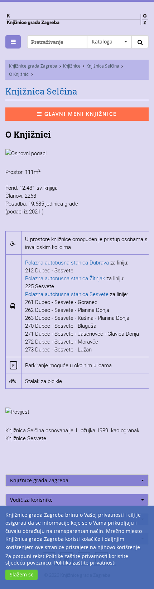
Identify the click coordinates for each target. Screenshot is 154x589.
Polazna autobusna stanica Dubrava (67, 262)
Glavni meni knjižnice (79, 113)
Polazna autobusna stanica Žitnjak (65, 278)
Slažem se (22, 574)
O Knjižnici (19, 74)
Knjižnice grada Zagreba (33, 66)
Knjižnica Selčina (102, 66)
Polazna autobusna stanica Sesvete (67, 294)
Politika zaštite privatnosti (85, 562)
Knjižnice (72, 66)
